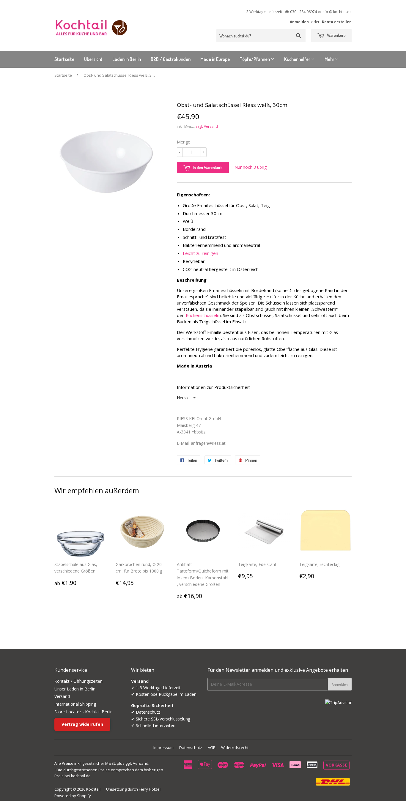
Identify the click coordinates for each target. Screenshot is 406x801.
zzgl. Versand (207, 126)
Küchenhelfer (297, 59)
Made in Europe (215, 59)
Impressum (163, 747)
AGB (211, 747)
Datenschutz (190, 747)
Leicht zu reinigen (200, 253)
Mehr (329, 59)
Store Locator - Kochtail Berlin (83, 712)
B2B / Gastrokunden (171, 59)
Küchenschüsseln (202, 315)
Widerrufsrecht (234, 747)
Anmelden (299, 21)
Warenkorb (336, 35)
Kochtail (93, 789)
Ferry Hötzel (149, 789)
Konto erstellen (337, 21)
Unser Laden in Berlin (74, 689)
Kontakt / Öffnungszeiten (78, 681)
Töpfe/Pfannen (255, 59)
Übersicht (93, 59)
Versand (62, 696)
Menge (183, 142)
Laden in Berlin (126, 59)
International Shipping (75, 704)
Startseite (64, 59)
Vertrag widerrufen (82, 724)
